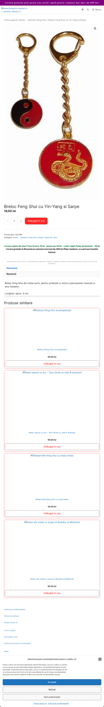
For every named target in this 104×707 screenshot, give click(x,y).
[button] (100, 659)
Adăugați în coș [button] (52, 363)
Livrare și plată (9, 630)
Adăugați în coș (36, 221)
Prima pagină (10, 20)
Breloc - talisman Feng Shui (32, 20)
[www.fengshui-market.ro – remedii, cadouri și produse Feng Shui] (14, 10)
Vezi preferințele (52, 697)
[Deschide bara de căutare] (87, 10)
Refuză (52, 689)
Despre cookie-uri (11, 622)
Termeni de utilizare (11, 616)
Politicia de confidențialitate (14, 609)
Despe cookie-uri (40, 703)
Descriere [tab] (11, 268)
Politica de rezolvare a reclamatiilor (17, 643)
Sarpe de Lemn (50, 237)
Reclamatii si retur (11, 637)
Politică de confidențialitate (58, 703)
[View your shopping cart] (82, 10)
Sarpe (40, 237)
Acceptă (52, 682)
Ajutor (6, 651)
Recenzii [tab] (11, 274)
